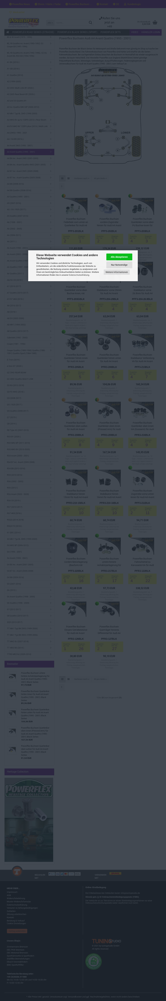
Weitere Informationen (117, 272)
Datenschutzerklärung (79, 275)
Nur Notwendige (119, 265)
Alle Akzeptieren (119, 257)
